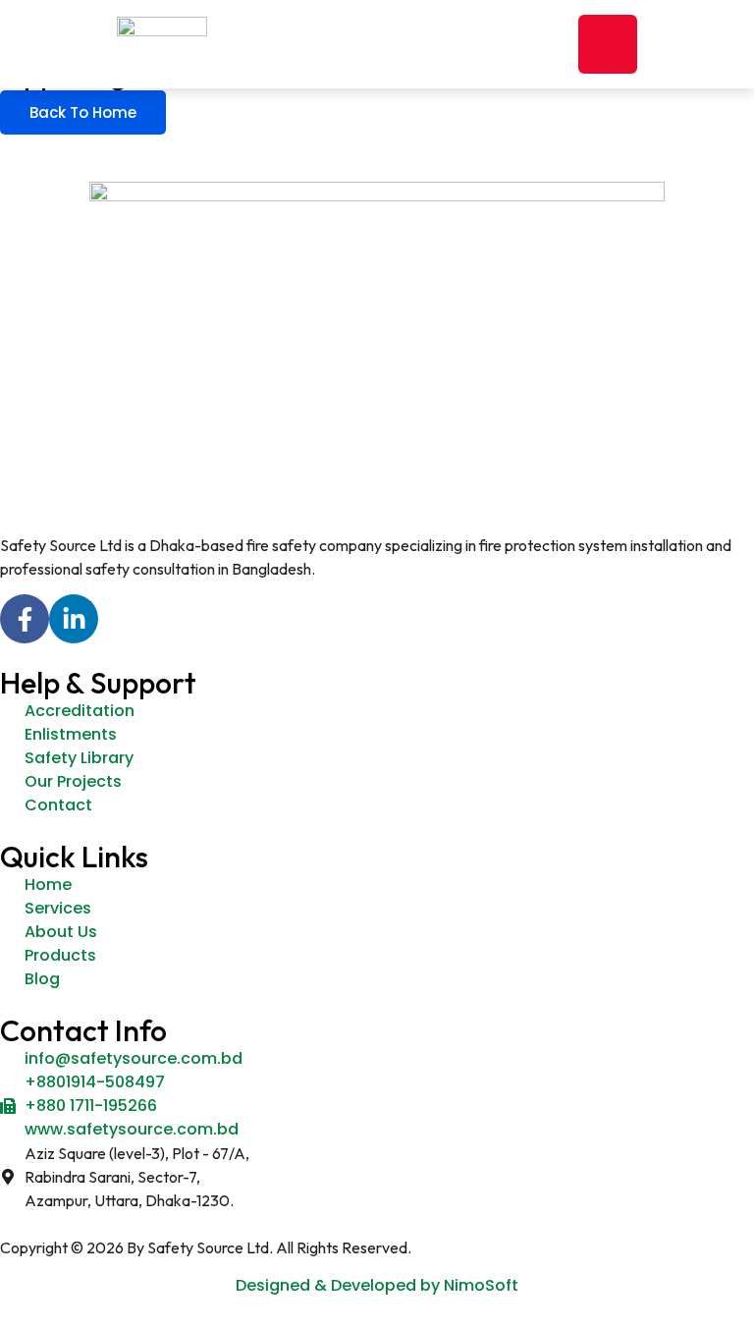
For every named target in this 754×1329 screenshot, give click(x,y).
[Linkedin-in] (73, 618)
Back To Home (82, 112)
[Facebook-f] (24, 618)
